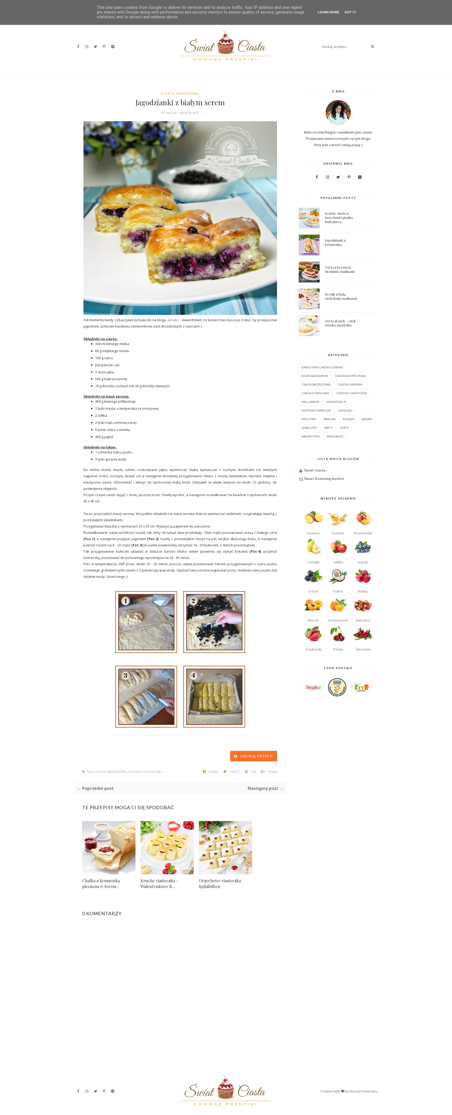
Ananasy (313, 533)
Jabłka (338, 562)
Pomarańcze (338, 620)
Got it (350, 12)
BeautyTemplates (364, 1091)
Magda (171, 113)
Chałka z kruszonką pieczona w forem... (101, 883)
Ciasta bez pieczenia (350, 376)
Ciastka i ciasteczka (145, 772)
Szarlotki (309, 427)
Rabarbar (363, 620)
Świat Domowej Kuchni (324, 478)
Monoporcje (336, 401)
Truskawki (313, 649)
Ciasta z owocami (315, 393)
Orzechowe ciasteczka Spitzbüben (220, 883)
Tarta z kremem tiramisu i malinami (340, 269)
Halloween (310, 401)
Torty (344, 427)
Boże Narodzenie (315, 376)
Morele (313, 620)
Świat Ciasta (315, 470)
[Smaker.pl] (313, 695)
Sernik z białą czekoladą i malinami (341, 296)
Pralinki (330, 419)
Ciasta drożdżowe (180, 93)
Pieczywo (309, 419)
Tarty (328, 427)
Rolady (348, 419)
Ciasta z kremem (350, 384)
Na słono (345, 410)
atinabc (173, 320)
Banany (338, 533)
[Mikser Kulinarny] (337, 695)
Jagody (363, 562)
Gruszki (313, 562)
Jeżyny (313, 591)
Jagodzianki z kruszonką (335, 242)
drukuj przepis (255, 755)
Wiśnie (338, 649)
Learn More (328, 12)
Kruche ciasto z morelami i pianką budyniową (339, 217)
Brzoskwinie (363, 533)
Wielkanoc (335, 436)
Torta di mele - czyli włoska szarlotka (340, 323)
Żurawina (363, 649)
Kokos (338, 591)
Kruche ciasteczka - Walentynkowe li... (159, 883)
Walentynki (311, 436)
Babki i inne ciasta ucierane (322, 367)
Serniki (366, 419)
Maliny (363, 591)
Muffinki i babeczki (316, 410)
